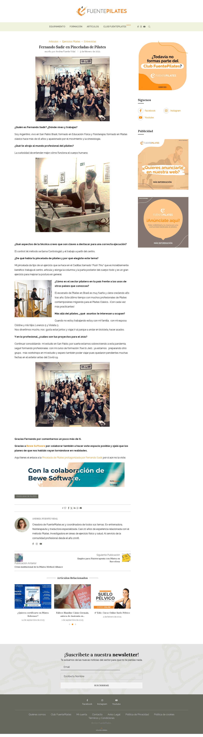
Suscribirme (101, 685)
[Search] (149, 26)
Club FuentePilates (61, 714)
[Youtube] (144, 26)
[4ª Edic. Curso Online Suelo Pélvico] (72, 596)
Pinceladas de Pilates (26, 496)
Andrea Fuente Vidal (65, 51)
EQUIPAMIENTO (57, 26)
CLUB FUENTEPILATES (114, 26)
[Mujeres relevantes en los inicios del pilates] (112, 596)
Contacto (97, 714)
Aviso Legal (114, 714)
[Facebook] (138, 26)
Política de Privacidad (137, 714)
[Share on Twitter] (71, 508)
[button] (18, 604)
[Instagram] (141, 26)
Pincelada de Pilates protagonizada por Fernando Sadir (72, 457)
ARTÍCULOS (93, 26)
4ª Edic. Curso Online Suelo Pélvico (72, 612)
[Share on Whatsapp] (77, 508)
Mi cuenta (81, 714)
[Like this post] (65, 508)
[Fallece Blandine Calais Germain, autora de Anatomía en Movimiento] (33, 596)
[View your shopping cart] (154, 26)
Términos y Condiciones (101, 718)
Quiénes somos (37, 714)
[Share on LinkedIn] (74, 508)
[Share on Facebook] (68, 508)
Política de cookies (164, 714)
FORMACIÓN (76, 26)
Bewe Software (35, 446)
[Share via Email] (81, 508)
